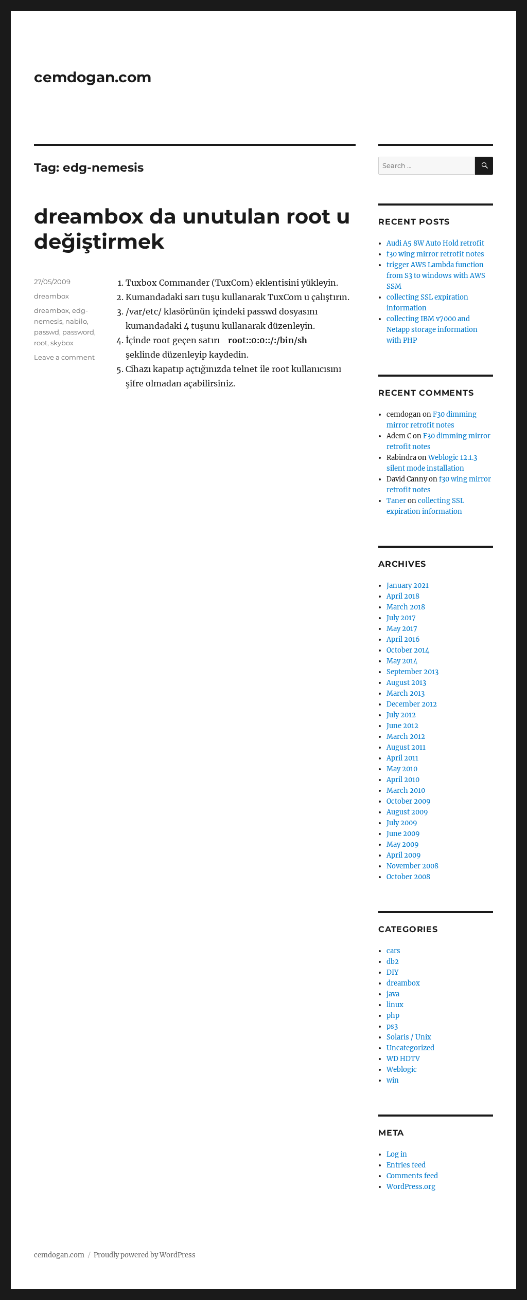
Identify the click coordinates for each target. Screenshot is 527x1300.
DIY (392, 972)
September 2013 (412, 671)
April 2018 (403, 596)
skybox (62, 343)
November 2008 (412, 866)
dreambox (51, 296)
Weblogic (402, 1069)
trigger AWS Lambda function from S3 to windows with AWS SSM (436, 276)
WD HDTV (403, 1058)
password (78, 332)
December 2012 (412, 704)
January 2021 (408, 585)
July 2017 (401, 618)
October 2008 (408, 876)
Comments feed (412, 1176)
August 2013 (406, 682)
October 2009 (409, 801)
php (393, 1015)
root (40, 343)
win (393, 1080)
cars (393, 950)
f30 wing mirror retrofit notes (435, 254)
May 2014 (402, 661)
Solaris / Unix (409, 1037)
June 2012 (402, 725)
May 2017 (402, 628)
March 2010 (406, 790)
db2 (393, 961)
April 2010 (403, 779)
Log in (397, 1154)
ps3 (392, 1026)
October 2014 (408, 650)
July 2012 (401, 715)
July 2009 (402, 823)
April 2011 (402, 758)
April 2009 (404, 855)
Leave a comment (64, 357)
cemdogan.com (92, 77)
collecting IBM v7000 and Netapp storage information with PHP (432, 329)
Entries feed (406, 1165)
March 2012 (406, 736)
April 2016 (403, 639)
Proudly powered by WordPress (145, 1255)
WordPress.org (411, 1186)
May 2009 (403, 844)
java (393, 994)
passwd (46, 332)
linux (395, 1004)
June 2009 (403, 833)
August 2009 (407, 812)
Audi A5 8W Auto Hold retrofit (435, 243)
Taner (396, 500)
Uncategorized (410, 1048)
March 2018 (406, 607)
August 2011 (406, 747)
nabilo (76, 321)
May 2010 (402, 769)
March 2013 (406, 693)
